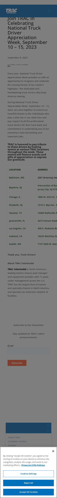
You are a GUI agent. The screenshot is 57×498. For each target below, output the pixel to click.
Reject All (28, 482)
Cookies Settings (28, 473)
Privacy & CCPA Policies (33, 465)
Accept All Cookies (28, 492)
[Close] (53, 451)
